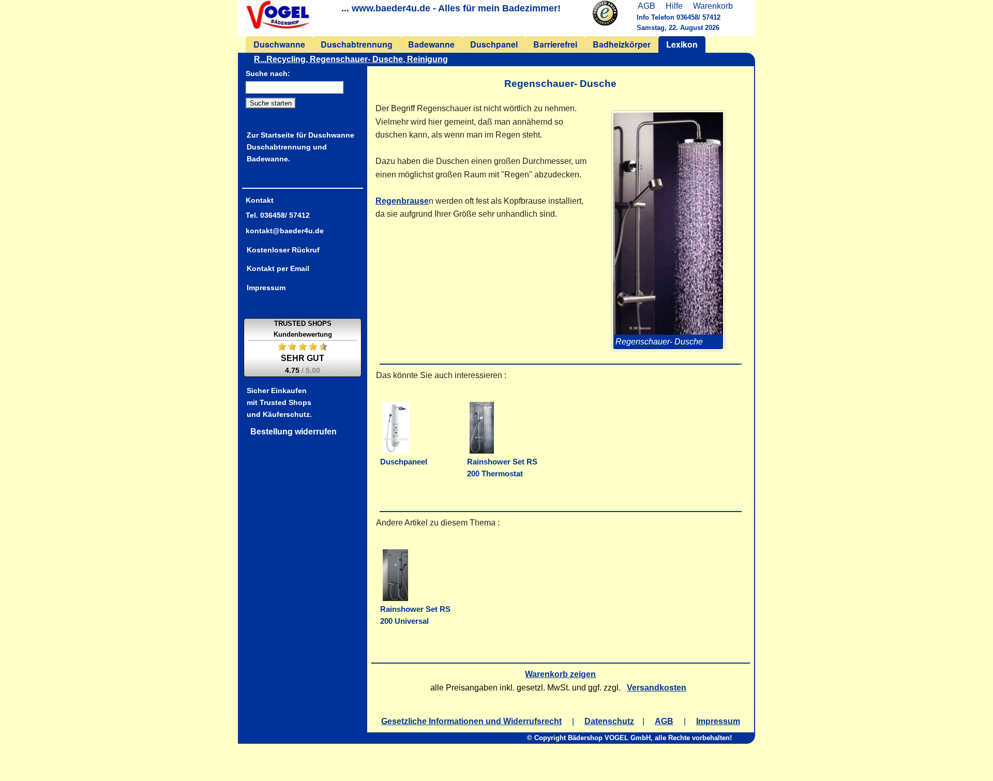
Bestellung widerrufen (293, 431)
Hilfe (674, 6)
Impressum (266, 287)
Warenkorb (713, 6)
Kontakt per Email (278, 268)
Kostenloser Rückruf (283, 250)
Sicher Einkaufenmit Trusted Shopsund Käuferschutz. (279, 402)
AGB (646, 6)
